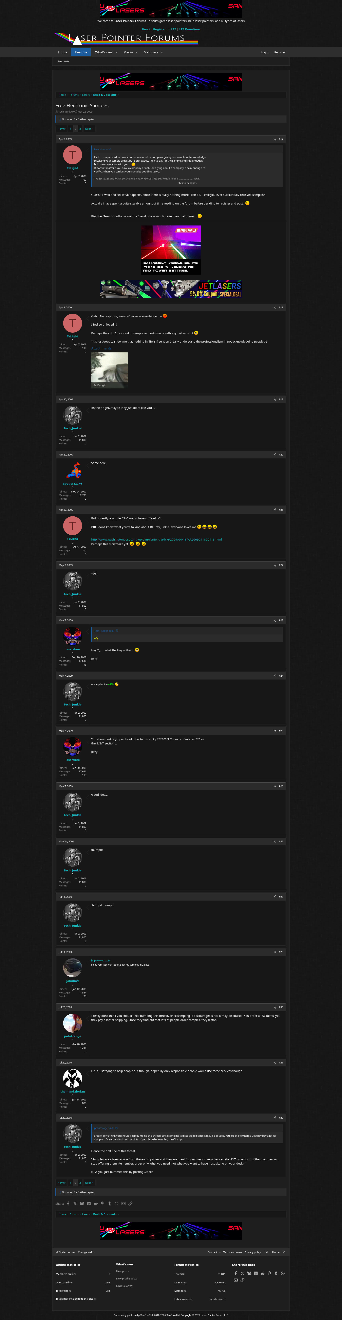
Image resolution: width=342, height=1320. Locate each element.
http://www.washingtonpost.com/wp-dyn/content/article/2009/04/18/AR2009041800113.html (156, 539)
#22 (281, 565)
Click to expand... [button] (187, 183)
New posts (63, 61)
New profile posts (126, 1278)
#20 (281, 454)
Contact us (214, 1252)
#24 (281, 675)
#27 (281, 841)
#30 (281, 1007)
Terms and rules (232, 1252)
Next (88, 129)
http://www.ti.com (100, 960)
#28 (281, 897)
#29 (281, 952)
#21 (281, 509)
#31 (281, 1062)
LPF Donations (189, 29)
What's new (104, 52)
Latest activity (124, 1285)
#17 (281, 139)
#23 (281, 620)
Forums (81, 52)
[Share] (274, 139)
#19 (281, 399)
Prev (63, 129)
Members (151, 52)
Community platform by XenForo (147, 1315)
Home (62, 52)
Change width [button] (86, 1252)
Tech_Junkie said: (104, 631)
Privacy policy (253, 1252)
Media (128, 52)
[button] (116, 52)
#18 (281, 307)
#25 (281, 731)
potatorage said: (104, 1128)
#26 (281, 786)
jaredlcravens (217, 1299)
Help (266, 1252)
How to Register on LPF (159, 29)
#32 (281, 1117)
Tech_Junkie (66, 111)
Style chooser (67, 1252)
